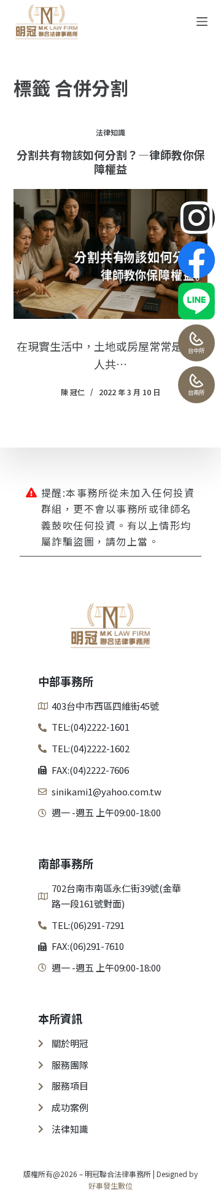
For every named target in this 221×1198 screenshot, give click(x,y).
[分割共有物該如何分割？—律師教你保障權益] (111, 254)
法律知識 (110, 132)
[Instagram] (196, 217)
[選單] (201, 21)
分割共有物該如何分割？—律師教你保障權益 (110, 162)
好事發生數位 (110, 1185)
